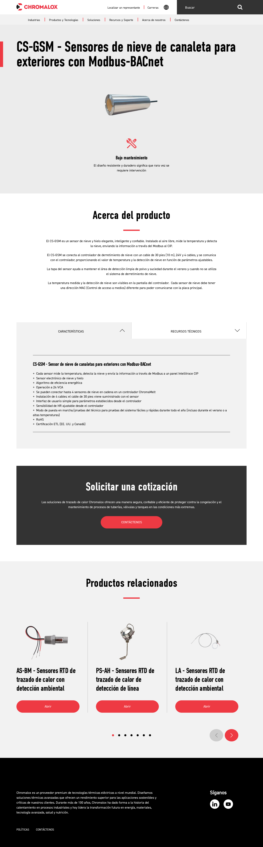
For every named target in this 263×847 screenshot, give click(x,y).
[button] (113, 735)
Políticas (22, 830)
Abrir (48, 706)
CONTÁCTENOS (131, 522)
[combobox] (166, 8)
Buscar (240, 7)
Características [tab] (71, 331)
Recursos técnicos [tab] (186, 331)
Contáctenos (45, 830)
